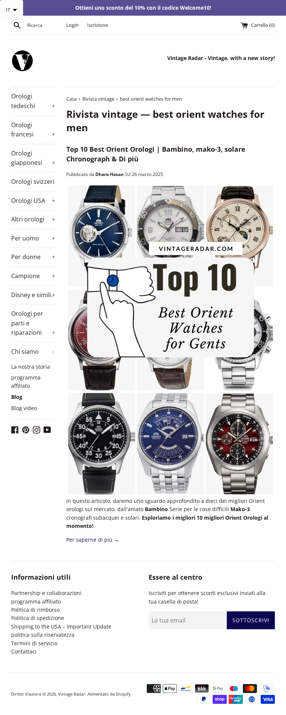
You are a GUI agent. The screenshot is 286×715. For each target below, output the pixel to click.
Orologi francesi (33, 130)
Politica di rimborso (35, 609)
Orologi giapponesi (33, 158)
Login (72, 25)
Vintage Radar (71, 694)
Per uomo (33, 238)
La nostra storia (30, 366)
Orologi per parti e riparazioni (33, 323)
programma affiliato (26, 381)
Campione (33, 276)
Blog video (24, 408)
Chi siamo (32, 351)
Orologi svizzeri (32, 181)
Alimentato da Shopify (109, 694)
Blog (16, 396)
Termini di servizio (34, 643)
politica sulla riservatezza (42, 634)
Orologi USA (33, 200)
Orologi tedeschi (33, 101)
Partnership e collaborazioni (46, 592)
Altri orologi (33, 219)
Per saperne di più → (92, 539)
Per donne (33, 257)
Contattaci (23, 651)
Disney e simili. (33, 295)
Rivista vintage (102, 114)
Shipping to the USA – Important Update (61, 626)
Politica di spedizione (37, 617)
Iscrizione (97, 25)
